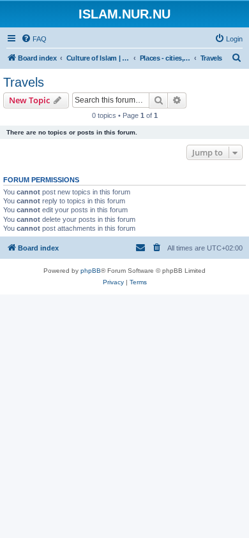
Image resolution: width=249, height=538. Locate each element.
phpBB (90, 270)
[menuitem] (34, 39)
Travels (23, 82)
